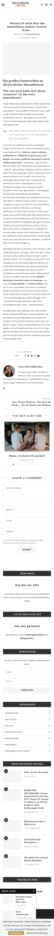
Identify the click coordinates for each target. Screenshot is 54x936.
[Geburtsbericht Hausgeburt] (12, 844)
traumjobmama (32, 34)
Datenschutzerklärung (36, 933)
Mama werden (27, 19)
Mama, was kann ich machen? (27, 455)
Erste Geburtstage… (23, 913)
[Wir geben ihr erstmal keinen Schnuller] (12, 862)
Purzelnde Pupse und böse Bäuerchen (24, 899)
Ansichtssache (28, 713)
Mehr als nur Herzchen (36, 772)
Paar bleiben (28, 744)
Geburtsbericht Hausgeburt (32, 841)
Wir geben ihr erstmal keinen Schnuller (36, 859)
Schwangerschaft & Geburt (28, 750)
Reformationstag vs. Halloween (35, 823)
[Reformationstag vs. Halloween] (12, 826)
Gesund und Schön (28, 732)
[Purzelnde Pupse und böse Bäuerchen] (8, 899)
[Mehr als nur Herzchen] (12, 777)
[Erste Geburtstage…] (8, 914)
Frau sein (28, 725)
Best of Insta (28, 719)
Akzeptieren (16, 933)
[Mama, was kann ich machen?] (27, 437)
